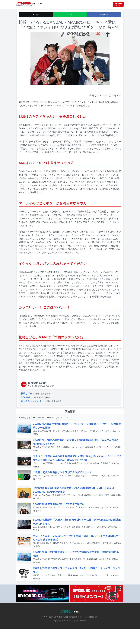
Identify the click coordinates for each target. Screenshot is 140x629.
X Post (36, 14)
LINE (70, 14)
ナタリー (29, 6)
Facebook (104, 14)
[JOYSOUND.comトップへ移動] (118, 4)
